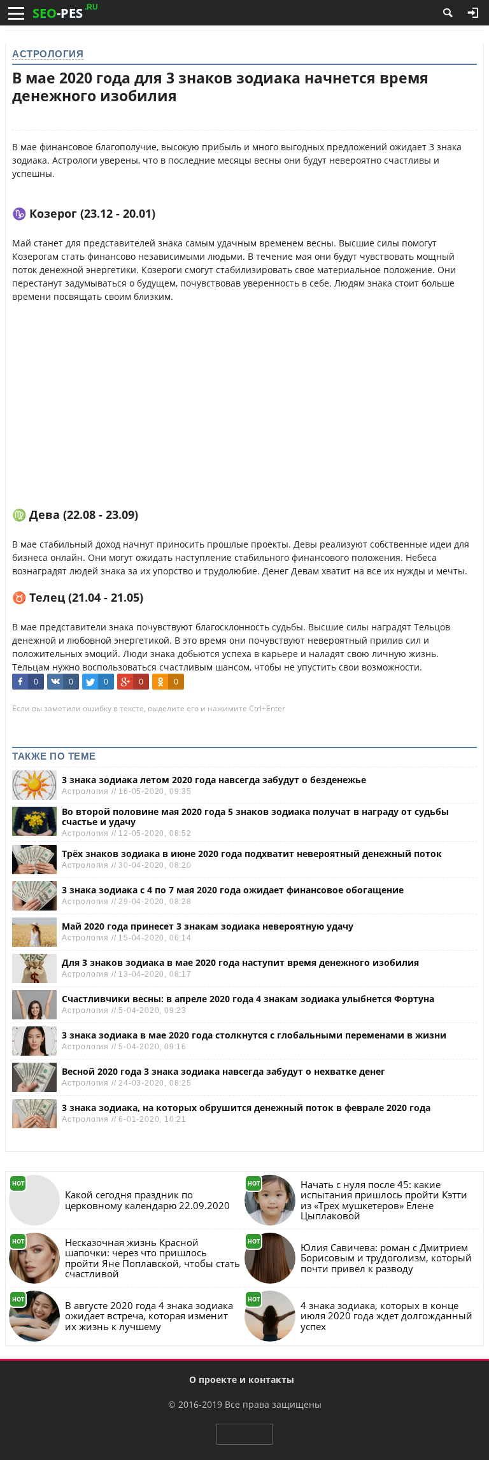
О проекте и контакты (241, 1379)
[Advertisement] (244, 392)
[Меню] (16, 13)
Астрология (47, 53)
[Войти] (473, 12)
